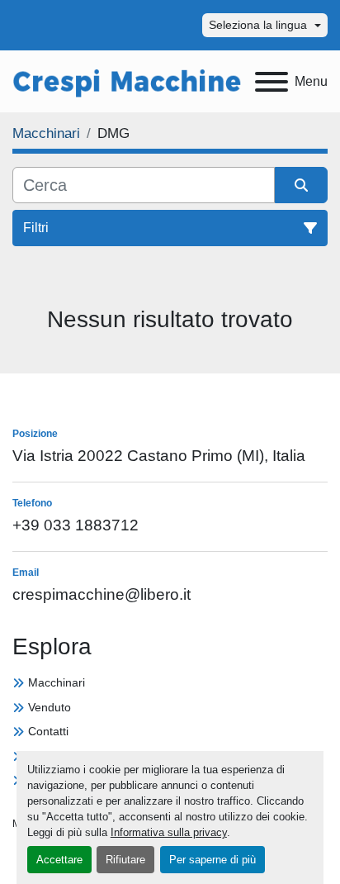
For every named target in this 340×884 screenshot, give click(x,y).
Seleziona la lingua (258, 24)
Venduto (49, 707)
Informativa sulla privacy (169, 832)
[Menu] (271, 82)
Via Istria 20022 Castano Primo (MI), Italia (158, 455)
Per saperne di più (212, 859)
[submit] (301, 185)
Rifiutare (125, 859)
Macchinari (56, 682)
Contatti (48, 731)
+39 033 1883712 (75, 525)
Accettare (59, 859)
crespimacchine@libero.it (101, 594)
